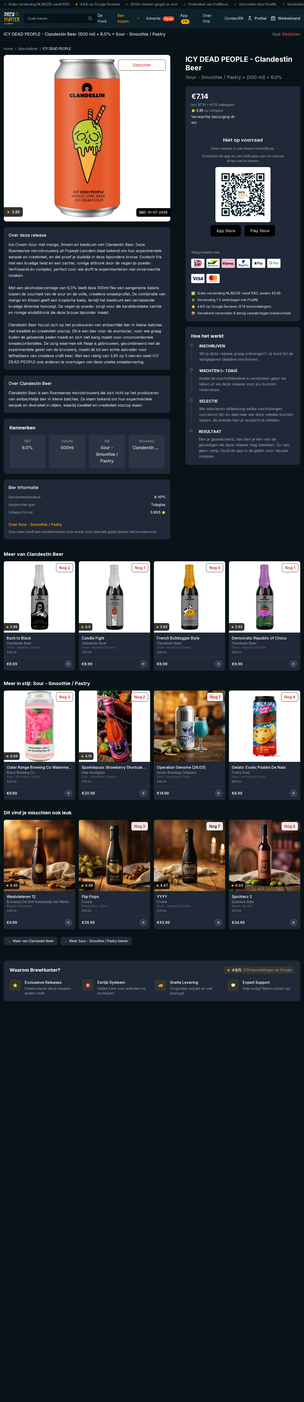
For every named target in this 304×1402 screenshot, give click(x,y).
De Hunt (101, 18)
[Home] (12, 18)
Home (8, 49)
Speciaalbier (28, 49)
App (184, 18)
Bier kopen (123, 18)
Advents (159, 18)
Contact (232, 18)
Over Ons (207, 18)
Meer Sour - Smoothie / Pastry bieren (96, 941)
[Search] (90, 18)
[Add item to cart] (68, 664)
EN (241, 18)
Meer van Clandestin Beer (31, 941)
